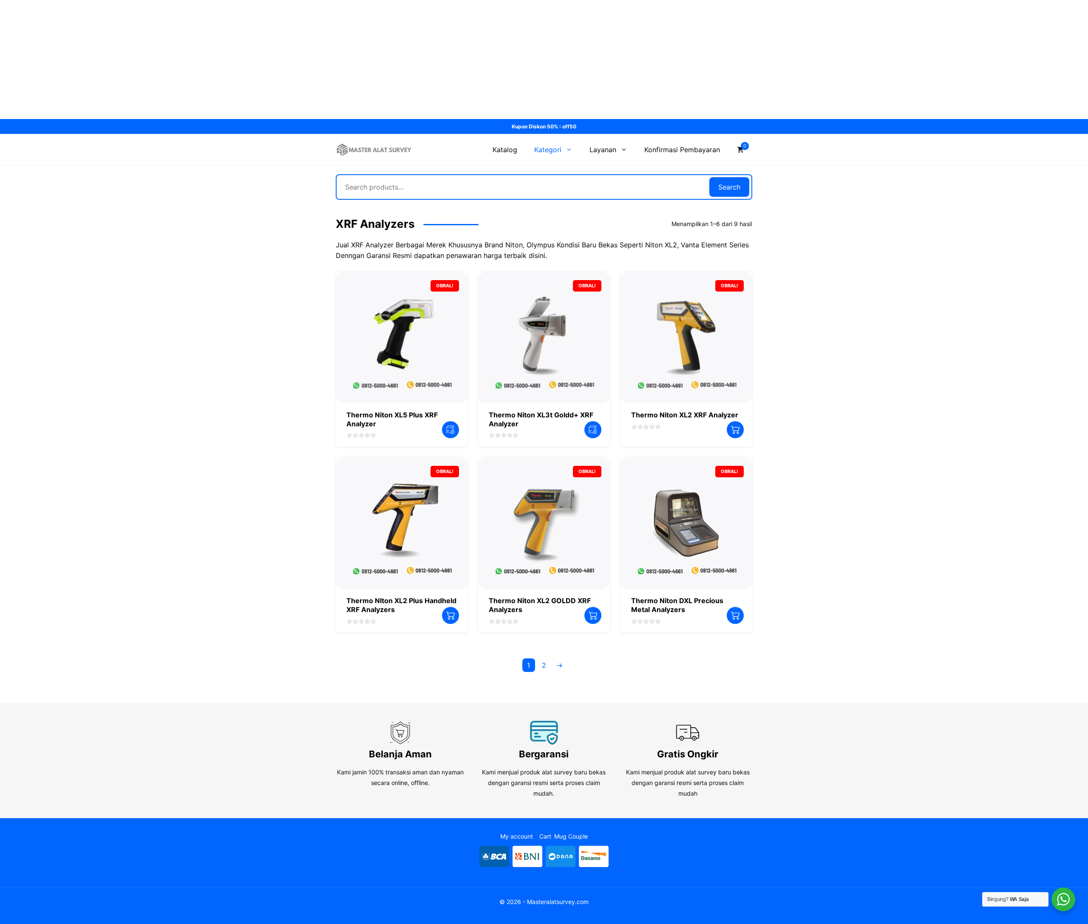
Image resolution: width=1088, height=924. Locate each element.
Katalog (505, 149)
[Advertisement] (255, 59)
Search (729, 187)
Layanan (602, 149)
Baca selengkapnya (450, 429)
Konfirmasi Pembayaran (682, 149)
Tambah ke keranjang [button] (735, 429)
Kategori (547, 149)
